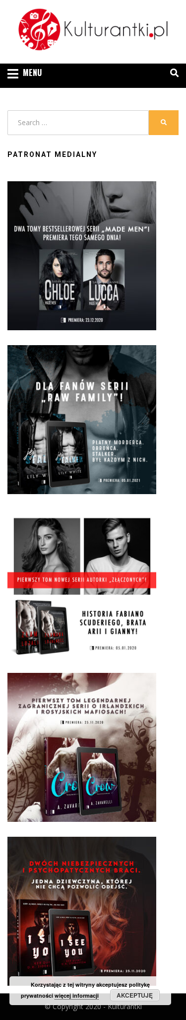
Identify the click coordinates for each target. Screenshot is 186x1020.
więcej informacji (77, 995)
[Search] (172, 73)
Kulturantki (125, 1006)
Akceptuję (135, 995)
